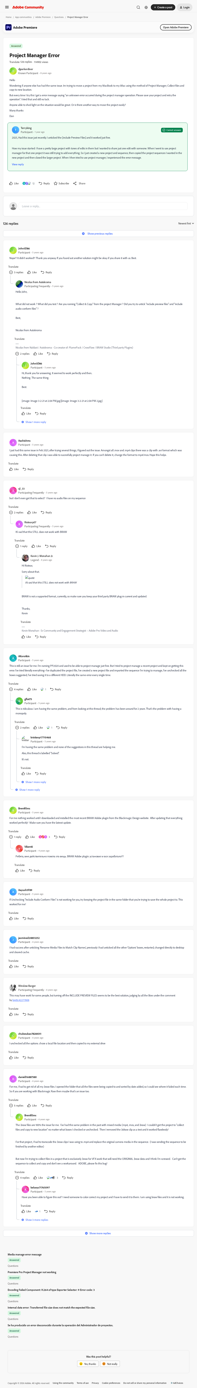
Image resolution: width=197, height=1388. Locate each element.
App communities (23, 17)
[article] (98, 260)
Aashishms (24, 440)
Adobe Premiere (43, 17)
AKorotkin (24, 656)
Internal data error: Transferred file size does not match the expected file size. (51, 1307)
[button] (7, 8)
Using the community (63, 1382)
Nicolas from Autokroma (37, 282)
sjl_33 (21, 488)
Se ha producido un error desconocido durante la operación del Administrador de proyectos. (60, 1325)
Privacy (95, 1382)
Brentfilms (24, 808)
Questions (59, 17)
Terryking (26, 128)
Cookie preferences (111, 1382)
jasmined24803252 (29, 937)
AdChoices (178, 1382)
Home (9, 17)
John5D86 (24, 248)
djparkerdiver (25, 69)
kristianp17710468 (41, 737)
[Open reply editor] (98, 206)
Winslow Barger (27, 985)
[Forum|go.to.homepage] (28, 7)
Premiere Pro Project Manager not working (32, 1272)
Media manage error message (25, 1254)
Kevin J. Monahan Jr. (42, 555)
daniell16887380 (27, 1077)
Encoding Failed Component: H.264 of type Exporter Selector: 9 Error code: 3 (51, 1289)
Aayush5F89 (25, 890)
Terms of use (83, 1382)
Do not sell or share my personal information (145, 1382)
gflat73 (28, 699)
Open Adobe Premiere (176, 27)
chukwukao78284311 (29, 1033)
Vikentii (28, 846)
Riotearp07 (30, 522)
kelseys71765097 (40, 1187)
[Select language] (146, 7)
